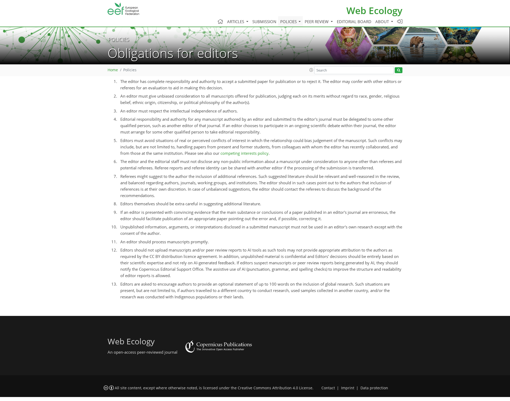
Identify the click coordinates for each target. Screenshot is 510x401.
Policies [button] (289, 21)
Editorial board (354, 21)
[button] (311, 70)
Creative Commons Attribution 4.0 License (275, 388)
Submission (264, 21)
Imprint (347, 388)
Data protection (374, 388)
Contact (328, 388)
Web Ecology (374, 10)
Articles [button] (236, 21)
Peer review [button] (317, 21)
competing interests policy (244, 153)
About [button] (382, 21)
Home (113, 70)
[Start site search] (398, 70)
